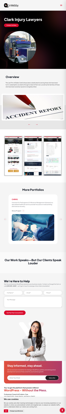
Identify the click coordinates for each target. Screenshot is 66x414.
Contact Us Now (11, 25)
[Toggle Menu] (60, 5)
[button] (29, 125)
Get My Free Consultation (15, 313)
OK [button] (6, 411)
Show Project (16, 211)
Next (61, 219)
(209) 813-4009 (11, 286)
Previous (5, 219)
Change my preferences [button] (16, 411)
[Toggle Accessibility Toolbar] (62, 410)
